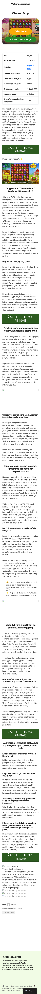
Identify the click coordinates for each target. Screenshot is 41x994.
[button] (3, 4)
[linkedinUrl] (14, 896)
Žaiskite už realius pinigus (20, 39)
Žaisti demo (20, 31)
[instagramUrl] (14, 890)
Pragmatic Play (9, 912)
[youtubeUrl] (14, 893)
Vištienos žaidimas (20, 4)
